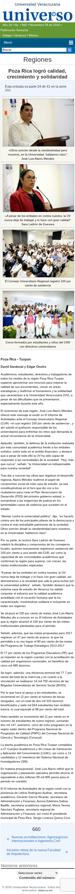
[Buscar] (70, 50)
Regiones (37, 59)
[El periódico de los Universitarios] (37, 14)
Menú (8, 42)
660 (24, 25)
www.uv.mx (45, 890)
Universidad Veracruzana (37, 4)
